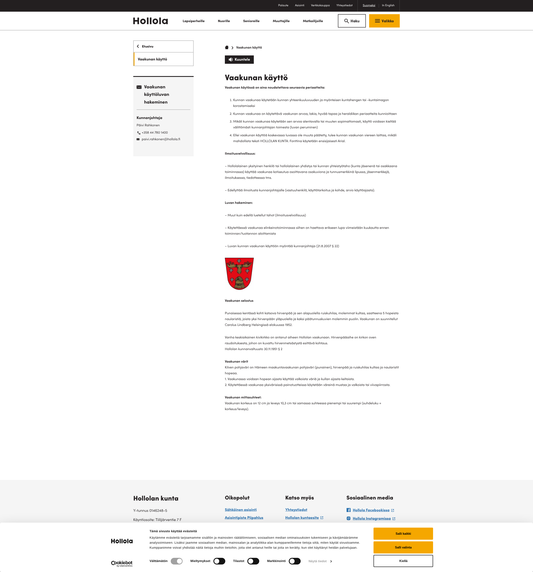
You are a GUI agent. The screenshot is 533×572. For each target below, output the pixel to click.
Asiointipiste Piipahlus (244, 518)
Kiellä (403, 561)
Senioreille (251, 21)
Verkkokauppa (322, 8)
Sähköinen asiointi (241, 510)
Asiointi (299, 5)
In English (388, 5)
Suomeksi (369, 5)
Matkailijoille (313, 21)
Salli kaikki (403, 533)
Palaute (285, 8)
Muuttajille (281, 21)
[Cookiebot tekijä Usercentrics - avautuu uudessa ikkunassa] (122, 564)
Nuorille (224, 21)
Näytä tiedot (318, 561)
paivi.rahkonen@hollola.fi (161, 139)
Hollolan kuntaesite (304, 518)
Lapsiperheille (193, 21)
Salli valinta (403, 547)
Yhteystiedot (344, 5)
